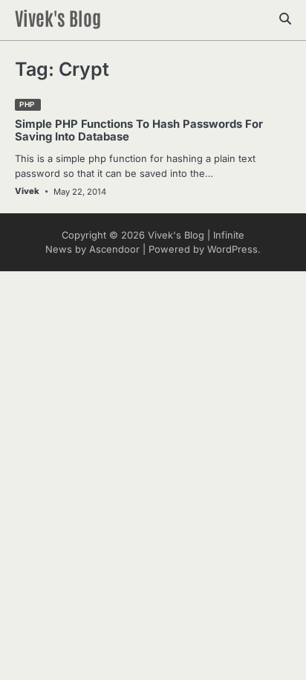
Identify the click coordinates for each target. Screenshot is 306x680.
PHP (27, 104)
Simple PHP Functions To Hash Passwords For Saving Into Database (139, 130)
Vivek (27, 191)
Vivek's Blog (58, 17)
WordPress (232, 249)
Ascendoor (114, 249)
